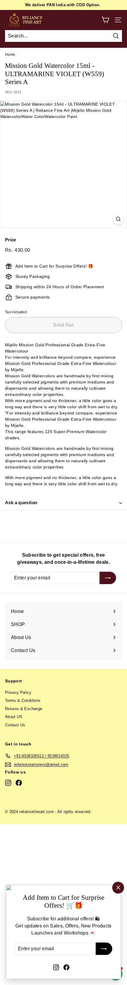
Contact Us (15, 725)
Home (10, 55)
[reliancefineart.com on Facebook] (66, 967)
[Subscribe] (104, 949)
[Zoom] (118, 219)
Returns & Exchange (23, 709)
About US (13, 716)
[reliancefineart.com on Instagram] (56, 967)
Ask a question (21, 502)
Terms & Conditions (22, 700)
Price (10, 239)
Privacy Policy (18, 692)
